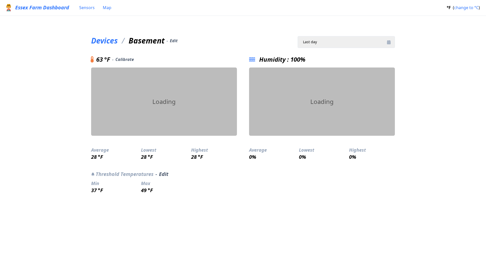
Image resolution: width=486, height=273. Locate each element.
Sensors (87, 7)
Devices (104, 40)
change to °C (466, 7)
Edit (174, 40)
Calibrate (124, 59)
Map (107, 7)
